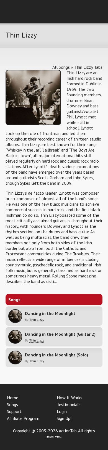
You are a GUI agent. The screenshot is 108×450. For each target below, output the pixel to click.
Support (14, 411)
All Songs (61, 67)
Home (12, 397)
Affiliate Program (23, 418)
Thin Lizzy (36, 319)
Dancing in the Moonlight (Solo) (56, 355)
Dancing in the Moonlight (50, 313)
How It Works (69, 397)
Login (62, 411)
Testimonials (69, 404)
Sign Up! (64, 418)
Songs (12, 404)
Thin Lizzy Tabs (88, 67)
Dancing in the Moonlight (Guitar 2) (60, 334)
